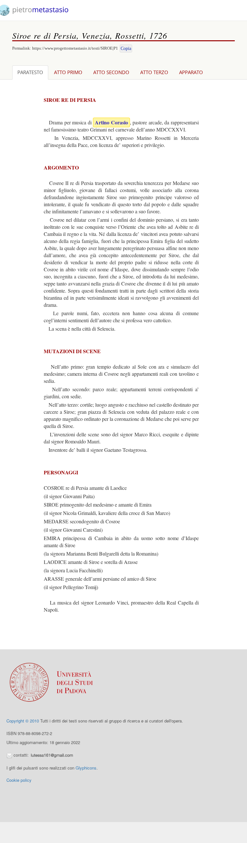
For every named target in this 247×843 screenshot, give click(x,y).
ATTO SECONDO (111, 72)
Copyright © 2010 (22, 721)
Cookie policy (19, 780)
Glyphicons (86, 768)
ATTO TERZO (154, 72)
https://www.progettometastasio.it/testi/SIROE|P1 (75, 48)
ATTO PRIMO (68, 72)
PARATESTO (30, 72)
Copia (126, 48)
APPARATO (191, 72)
